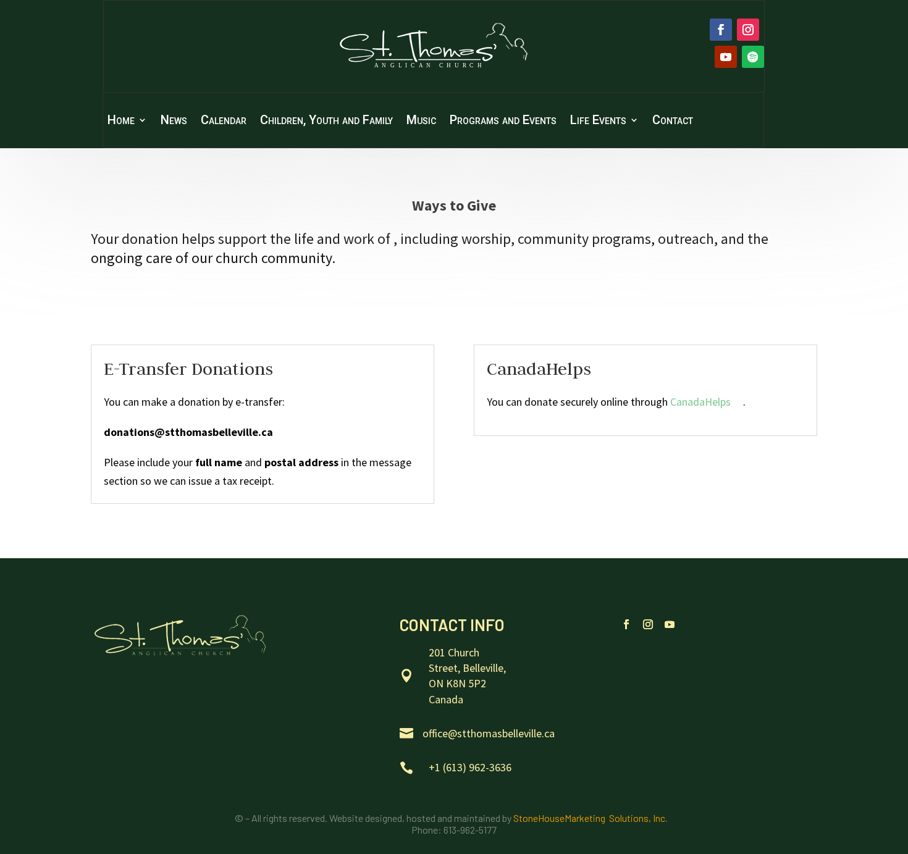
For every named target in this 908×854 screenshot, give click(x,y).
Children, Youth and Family (326, 121)
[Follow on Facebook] (721, 30)
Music (421, 121)
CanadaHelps (700, 402)
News (174, 121)
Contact (672, 121)
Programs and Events (503, 121)
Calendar (223, 121)
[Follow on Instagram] (748, 30)
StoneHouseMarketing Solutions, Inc (589, 818)
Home (121, 121)
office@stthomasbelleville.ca (488, 733)
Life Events (598, 121)
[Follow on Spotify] (753, 57)
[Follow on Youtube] (726, 57)
